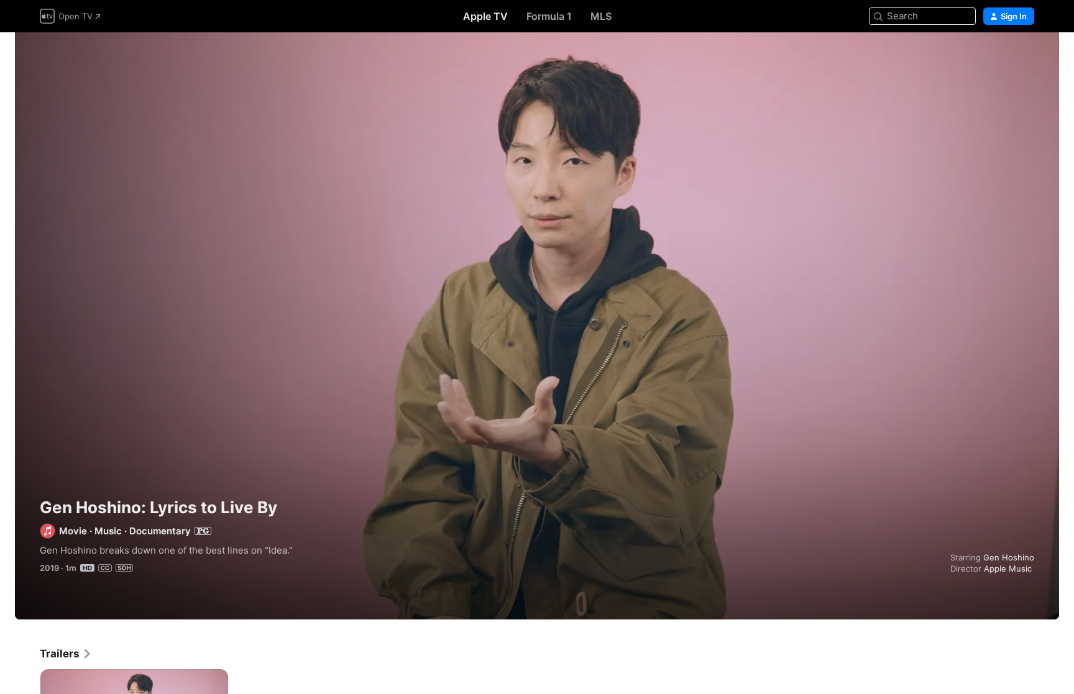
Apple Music (1008, 568)
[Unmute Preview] (1025, 56)
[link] (66, 653)
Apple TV (485, 16)
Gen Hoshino (1008, 557)
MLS (601, 16)
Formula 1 (549, 16)
